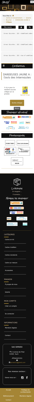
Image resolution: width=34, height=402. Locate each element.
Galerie (28, 18)
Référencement (8, 396)
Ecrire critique (17, 103)
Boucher (9, 20)
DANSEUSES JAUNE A (22, 20)
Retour (17, 108)
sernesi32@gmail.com (17, 362)
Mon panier (9, 27)
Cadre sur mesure (11, 263)
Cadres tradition (10, 247)
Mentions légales (11, 328)
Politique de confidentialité (25, 391)
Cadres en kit (9, 239)
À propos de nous (11, 284)
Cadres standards (11, 255)
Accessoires (9, 270)
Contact (8, 335)
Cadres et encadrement (14, 18)
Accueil (8, 390)
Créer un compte (11, 306)
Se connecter (9, 314)
